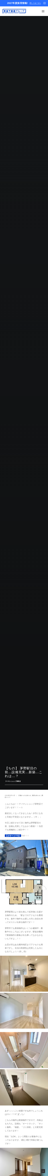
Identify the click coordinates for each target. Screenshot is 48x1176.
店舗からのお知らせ (24, 795)
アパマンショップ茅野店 (13, 781)
